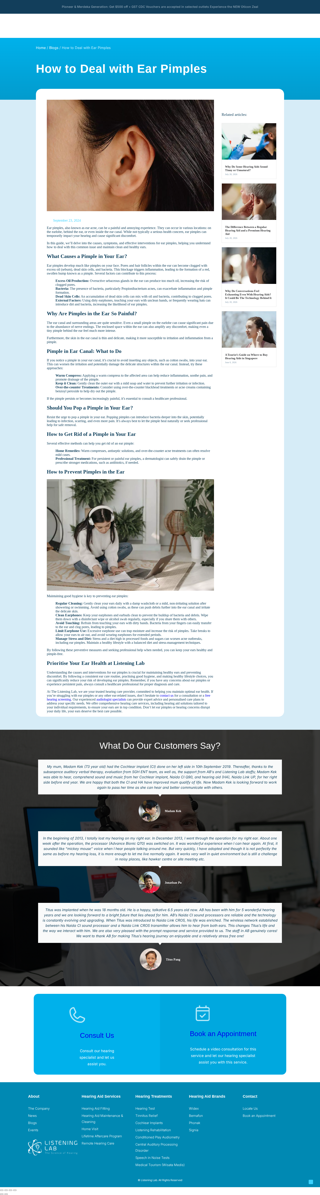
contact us (166, 695)
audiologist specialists (111, 699)
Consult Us (97, 1035)
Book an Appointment (223, 1034)
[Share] (10, 1190)
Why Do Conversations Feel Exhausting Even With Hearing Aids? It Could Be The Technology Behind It (248, 294)
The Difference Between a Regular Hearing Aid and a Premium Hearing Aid (248, 230)
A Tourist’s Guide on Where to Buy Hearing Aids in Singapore (246, 356)
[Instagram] (259, 1127)
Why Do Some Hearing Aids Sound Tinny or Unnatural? (246, 168)
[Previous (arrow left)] (1, 1194)
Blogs (53, 48)
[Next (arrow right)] (6, 1194)
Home (41, 48)
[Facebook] (248, 1127)
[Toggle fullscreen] (6, 1190)
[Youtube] (271, 1127)
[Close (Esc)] (15, 1190)
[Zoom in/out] (1, 1190)
